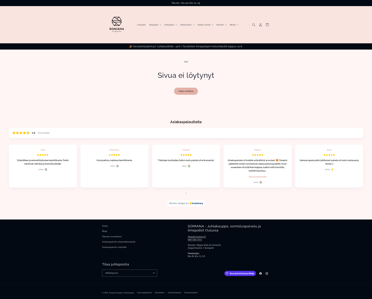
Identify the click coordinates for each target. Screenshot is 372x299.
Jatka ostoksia (186, 91)
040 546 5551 (195, 239)
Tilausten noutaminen (112, 236)
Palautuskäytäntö (191, 292)
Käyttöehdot (159, 292)
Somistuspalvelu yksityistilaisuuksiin (118, 242)
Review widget (177, 203)
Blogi (104, 231)
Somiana (112, 293)
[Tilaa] (153, 273)
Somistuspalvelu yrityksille (114, 247)
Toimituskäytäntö (174, 292)
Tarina (105, 226)
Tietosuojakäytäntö (144, 292)
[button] (155, 25)
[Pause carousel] (186, 193)
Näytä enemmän (258, 176)
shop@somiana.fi (197, 236)
